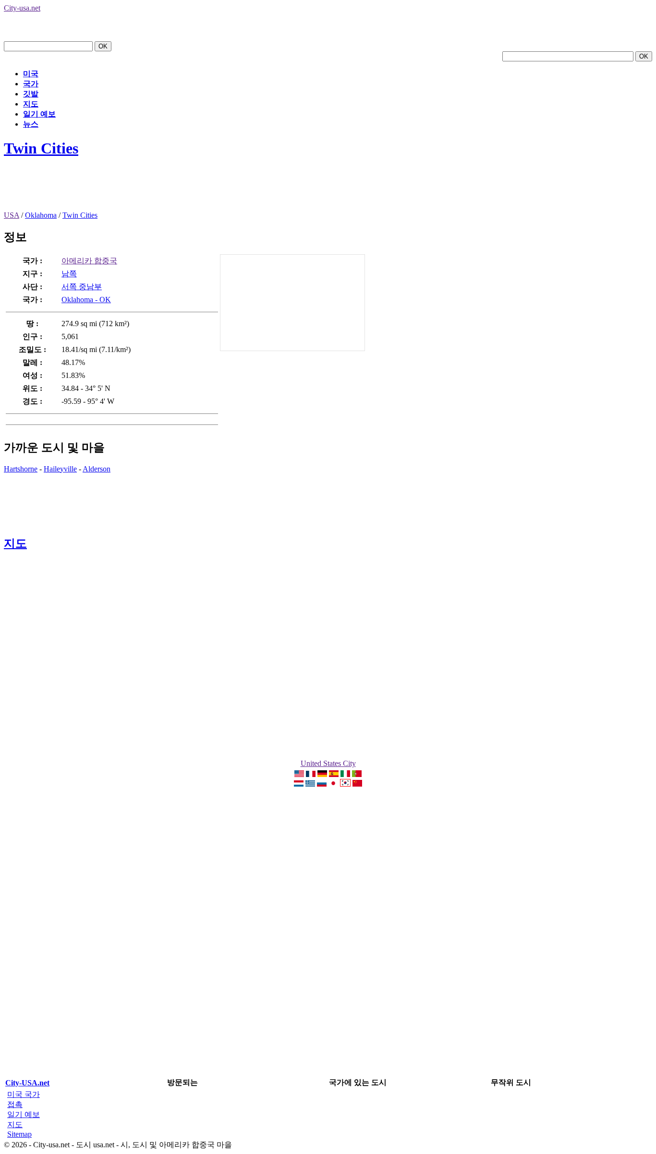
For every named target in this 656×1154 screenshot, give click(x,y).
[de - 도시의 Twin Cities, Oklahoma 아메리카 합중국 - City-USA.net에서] (322, 774)
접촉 (15, 1104)
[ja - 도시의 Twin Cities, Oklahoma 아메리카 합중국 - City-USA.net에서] (333, 784)
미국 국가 (23, 1094)
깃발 (30, 94)
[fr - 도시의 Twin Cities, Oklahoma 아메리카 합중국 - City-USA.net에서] (311, 774)
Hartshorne (20, 469)
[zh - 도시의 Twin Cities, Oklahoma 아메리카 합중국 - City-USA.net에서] (357, 784)
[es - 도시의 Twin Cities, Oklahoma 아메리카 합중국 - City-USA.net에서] (334, 774)
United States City (328, 763)
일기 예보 (39, 114)
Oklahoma (41, 215)
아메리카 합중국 (89, 261)
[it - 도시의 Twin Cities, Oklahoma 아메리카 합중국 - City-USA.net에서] (345, 774)
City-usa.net (22, 8)
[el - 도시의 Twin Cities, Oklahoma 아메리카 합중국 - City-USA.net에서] (310, 784)
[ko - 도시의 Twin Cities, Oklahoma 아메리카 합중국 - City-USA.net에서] (345, 784)
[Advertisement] (178, 189)
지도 (30, 104)
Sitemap (19, 1134)
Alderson (96, 469)
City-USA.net (27, 1083)
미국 (30, 74)
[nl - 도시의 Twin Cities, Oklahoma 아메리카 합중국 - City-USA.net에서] (299, 784)
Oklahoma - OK (86, 299)
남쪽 (69, 274)
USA (11, 215)
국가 (30, 84)
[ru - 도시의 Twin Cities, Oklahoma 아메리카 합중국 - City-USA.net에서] (322, 784)
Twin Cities (41, 148)
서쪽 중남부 (81, 287)
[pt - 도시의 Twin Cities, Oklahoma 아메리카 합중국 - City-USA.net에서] (357, 774)
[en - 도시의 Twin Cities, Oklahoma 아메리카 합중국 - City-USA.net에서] (299, 774)
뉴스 (30, 124)
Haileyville (60, 469)
